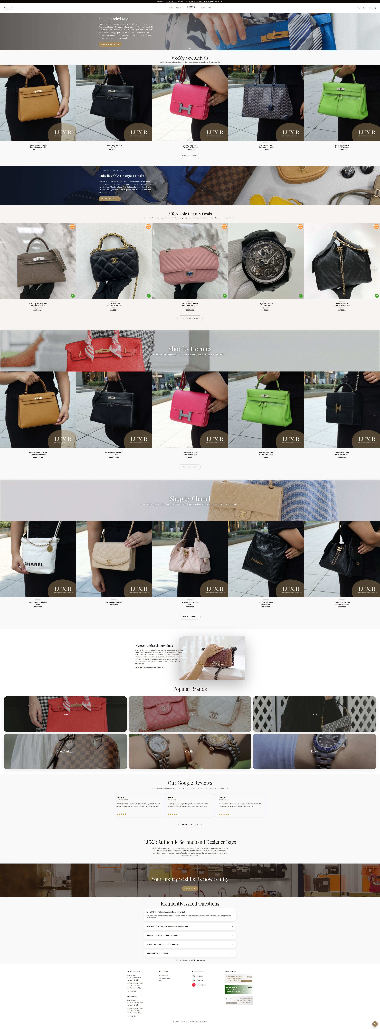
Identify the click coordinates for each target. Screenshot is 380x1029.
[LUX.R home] (191, 8)
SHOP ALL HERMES (190, 467)
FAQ (209, 8)
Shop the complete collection (148, 667)
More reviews (190, 824)
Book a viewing (164, 975)
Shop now (190, 889)
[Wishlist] (364, 8)
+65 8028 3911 (171, 1)
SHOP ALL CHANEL (189, 616)
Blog (203, 8)
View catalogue (190, 156)
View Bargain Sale (108, 198)
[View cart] (369, 8)
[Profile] (359, 8)
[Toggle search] (375, 8)
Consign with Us (164, 978)
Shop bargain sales (190, 318)
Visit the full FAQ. (199, 960)
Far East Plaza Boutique (200, 1)
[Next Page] (374, 107)
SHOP (171, 8)
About (178, 8)
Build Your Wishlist (109, 41)
